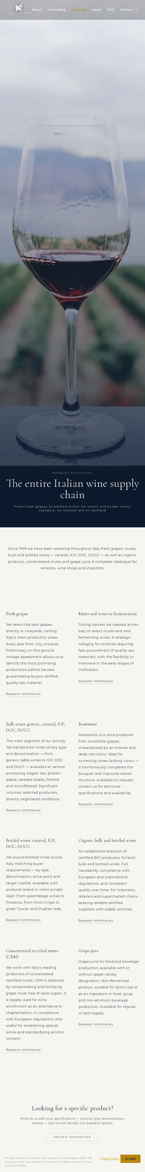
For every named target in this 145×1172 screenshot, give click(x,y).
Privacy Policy (109, 1158)
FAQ (110, 10)
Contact (126, 10)
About (37, 10)
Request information (23, 694)
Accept (130, 1158)
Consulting (56, 10)
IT (136, 10)
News (96, 10)
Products (78, 10)
